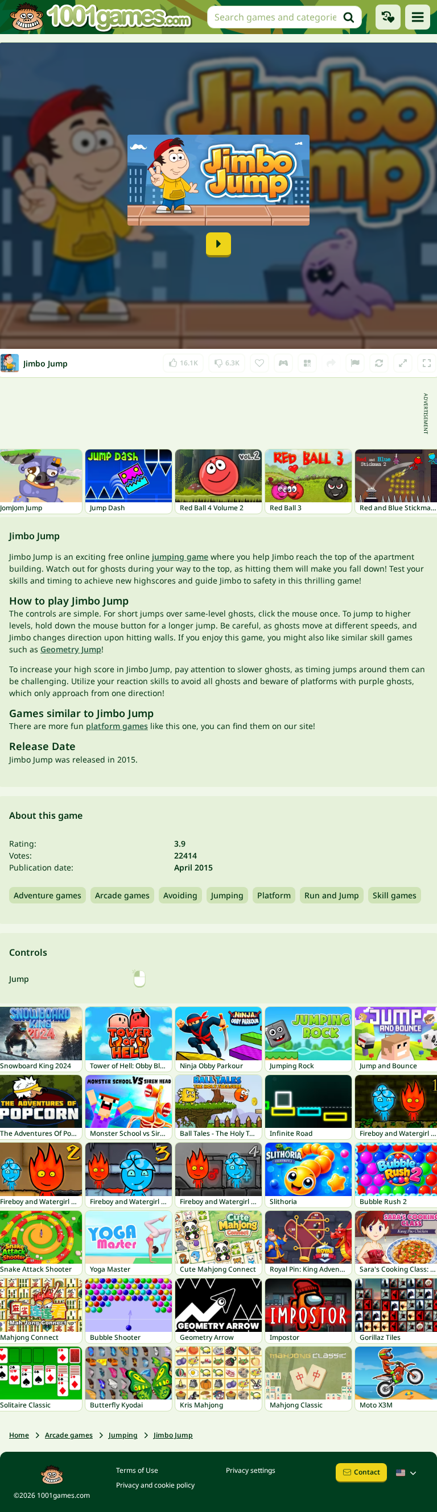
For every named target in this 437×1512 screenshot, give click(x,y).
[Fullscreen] (426, 363)
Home (19, 1435)
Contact (367, 1472)
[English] (407, 1472)
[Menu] (417, 17)
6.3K (228, 360)
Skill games (395, 895)
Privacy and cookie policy (155, 1485)
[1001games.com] (100, 17)
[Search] (348, 17)
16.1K (188, 360)
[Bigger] (403, 363)
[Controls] (283, 363)
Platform (274, 895)
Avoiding (180, 895)
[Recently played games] (388, 17)
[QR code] (307, 363)
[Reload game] (379, 363)
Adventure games (47, 895)
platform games (117, 725)
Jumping (227, 895)
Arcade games (122, 895)
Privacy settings (250, 1470)
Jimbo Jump (173, 1435)
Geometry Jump (70, 649)
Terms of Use (137, 1470)
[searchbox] (284, 17)
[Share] (331, 363)
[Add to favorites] (259, 363)
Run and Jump (331, 895)
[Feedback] (355, 363)
